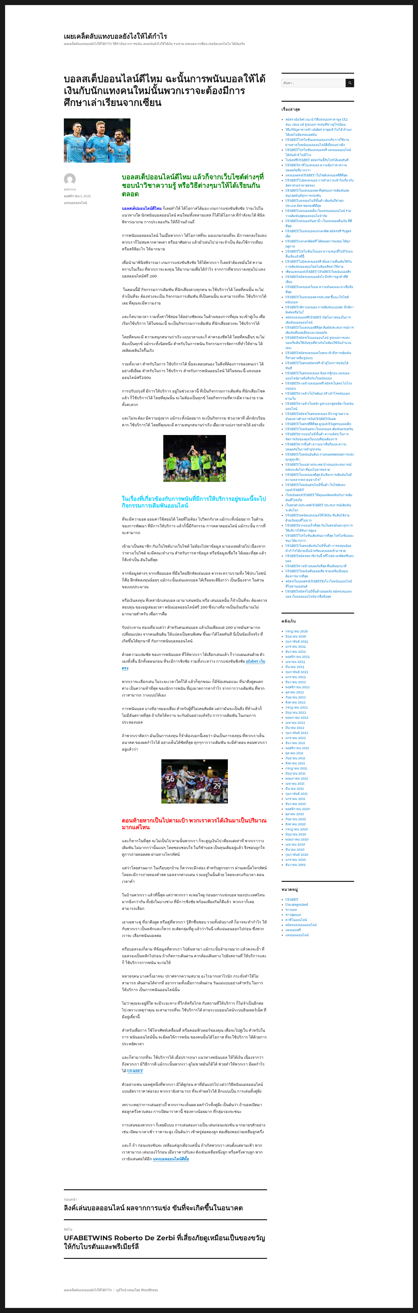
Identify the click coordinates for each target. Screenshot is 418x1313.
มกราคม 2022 (295, 738)
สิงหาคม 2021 (295, 763)
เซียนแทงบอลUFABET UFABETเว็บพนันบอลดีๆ (318, 272)
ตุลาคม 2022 (294, 692)
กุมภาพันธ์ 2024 (296, 641)
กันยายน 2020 (295, 819)
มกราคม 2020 (295, 860)
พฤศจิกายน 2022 (297, 687)
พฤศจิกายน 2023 (297, 657)
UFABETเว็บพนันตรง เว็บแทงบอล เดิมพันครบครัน (319, 429)
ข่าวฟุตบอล (293, 915)
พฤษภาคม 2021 (296, 778)
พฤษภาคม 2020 (296, 839)
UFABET (291, 900)
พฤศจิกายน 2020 (297, 809)
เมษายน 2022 (295, 723)
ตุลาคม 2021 (294, 753)
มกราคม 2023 (295, 677)
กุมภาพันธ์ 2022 (296, 733)
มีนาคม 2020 (294, 850)
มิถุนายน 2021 (295, 773)
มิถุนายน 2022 (295, 713)
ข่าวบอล (291, 910)
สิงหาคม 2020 (295, 824)
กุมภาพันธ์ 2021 (296, 794)
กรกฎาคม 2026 (296, 631)
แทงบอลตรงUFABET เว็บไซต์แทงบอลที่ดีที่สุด (316, 175)
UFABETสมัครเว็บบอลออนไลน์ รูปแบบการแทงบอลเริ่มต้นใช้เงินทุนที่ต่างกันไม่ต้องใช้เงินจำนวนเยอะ (318, 343)
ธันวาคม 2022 (295, 682)
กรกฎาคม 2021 (296, 768)
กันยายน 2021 (295, 758)
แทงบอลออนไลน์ (75, 203)
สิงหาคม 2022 (295, 702)
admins (70, 189)
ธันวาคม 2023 (295, 652)
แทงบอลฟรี (293, 930)
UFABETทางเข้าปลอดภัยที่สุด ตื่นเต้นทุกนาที (315, 566)
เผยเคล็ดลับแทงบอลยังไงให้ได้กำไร (115, 36)
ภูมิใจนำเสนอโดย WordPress (137, 1290)
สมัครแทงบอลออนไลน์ (301, 925)
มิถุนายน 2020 (295, 834)
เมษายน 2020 (295, 844)
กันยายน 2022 (295, 697)
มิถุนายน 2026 (295, 636)
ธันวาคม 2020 (295, 804)
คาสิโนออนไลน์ (296, 920)
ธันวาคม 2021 (295, 743)
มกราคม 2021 (295, 799)
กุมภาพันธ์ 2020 (296, 855)
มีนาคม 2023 (294, 667)
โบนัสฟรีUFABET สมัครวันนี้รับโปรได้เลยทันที (317, 160)
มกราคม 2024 (295, 647)
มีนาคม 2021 (294, 789)
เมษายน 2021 (295, 784)
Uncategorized (296, 905)
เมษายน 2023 (295, 662)
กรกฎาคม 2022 (296, 707)
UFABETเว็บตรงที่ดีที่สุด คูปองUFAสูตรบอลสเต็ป (318, 424)
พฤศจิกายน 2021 (297, 748)
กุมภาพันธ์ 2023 (296, 672)
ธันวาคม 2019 (295, 865)
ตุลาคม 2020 (294, 814)
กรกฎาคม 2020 (296, 829)
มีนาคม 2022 (294, 728)
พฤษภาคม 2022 (296, 718)
